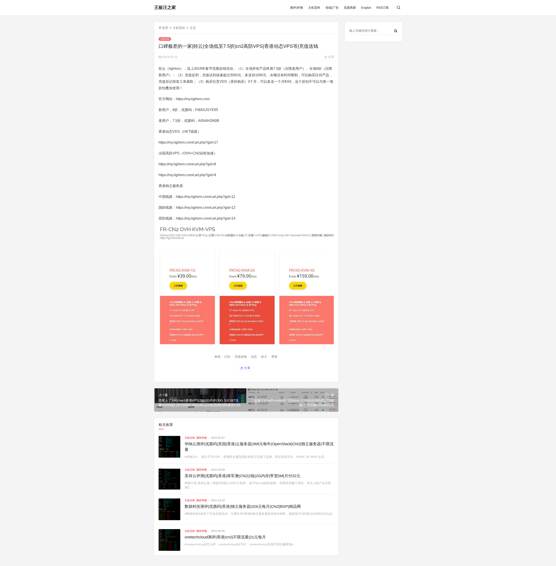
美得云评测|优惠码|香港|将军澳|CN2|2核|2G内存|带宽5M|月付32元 (242, 476)
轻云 (264, 356)
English (366, 7)
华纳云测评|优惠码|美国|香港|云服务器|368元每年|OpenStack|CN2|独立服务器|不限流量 (259, 447)
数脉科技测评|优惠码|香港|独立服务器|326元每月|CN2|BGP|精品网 (243, 506)
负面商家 (350, 7)
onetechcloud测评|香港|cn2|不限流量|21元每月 (225, 537)
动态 (254, 356)
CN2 (227, 356)
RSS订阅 (382, 7)
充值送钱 (241, 356)
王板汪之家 (165, 7)
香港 (274, 356)
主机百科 (314, 7)
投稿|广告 (332, 7)
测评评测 (201, 437)
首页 (165, 28)
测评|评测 (296, 7)
